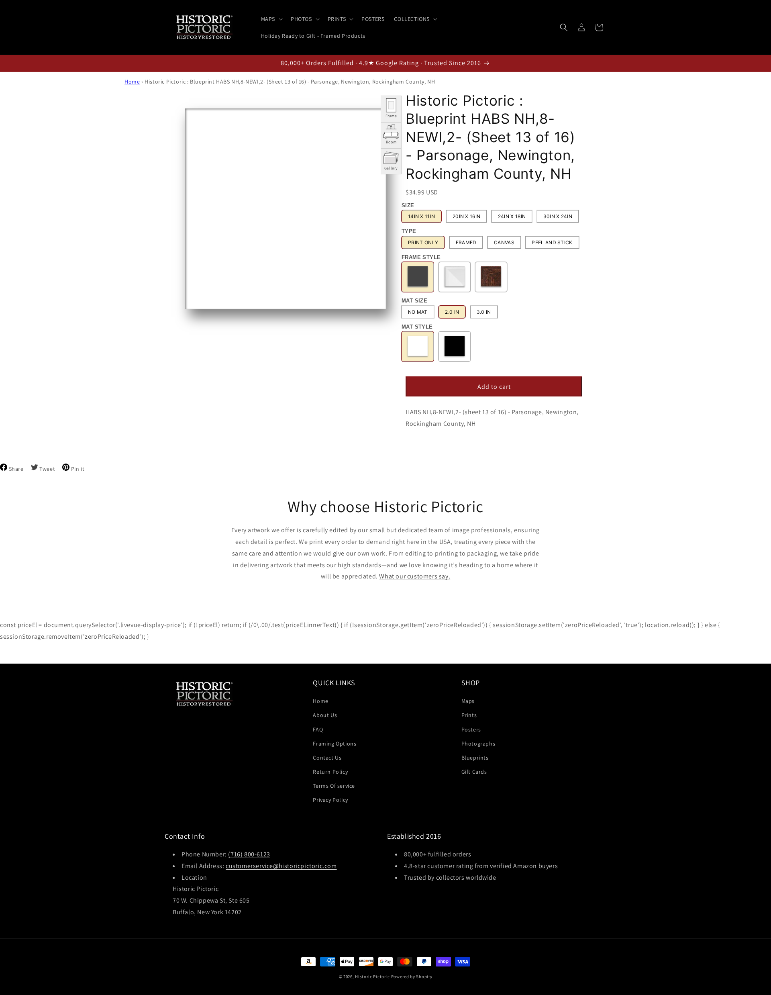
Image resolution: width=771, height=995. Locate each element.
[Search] (564, 27)
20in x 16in (466, 216)
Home (132, 81)
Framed (466, 242)
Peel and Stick (552, 242)
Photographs (478, 743)
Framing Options (334, 743)
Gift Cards (474, 771)
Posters (471, 729)
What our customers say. (414, 576)
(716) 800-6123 (249, 854)
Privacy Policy (330, 799)
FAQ (318, 729)
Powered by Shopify (411, 976)
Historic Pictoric (372, 976)
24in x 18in (512, 216)
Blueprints (475, 757)
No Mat (418, 312)
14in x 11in (421, 216)
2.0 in (452, 312)
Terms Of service (334, 785)
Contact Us (327, 757)
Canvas (504, 242)
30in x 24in (557, 216)
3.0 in (484, 312)
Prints (469, 715)
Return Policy (330, 771)
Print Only (423, 242)
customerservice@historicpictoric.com (281, 866)
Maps (468, 701)
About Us (325, 715)
